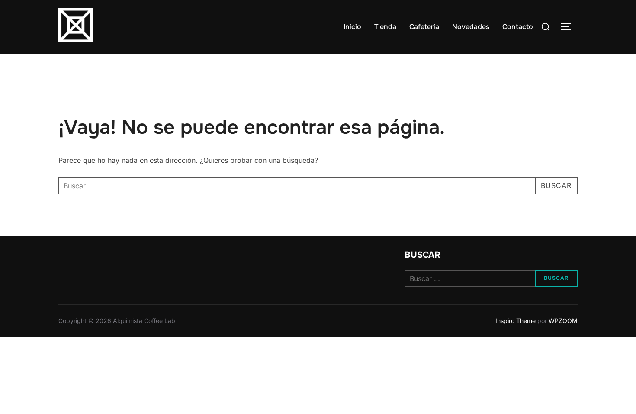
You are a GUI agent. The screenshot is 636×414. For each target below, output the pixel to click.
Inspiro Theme (515, 320)
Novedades (470, 26)
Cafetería (424, 26)
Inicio (352, 26)
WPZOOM (563, 320)
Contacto (517, 26)
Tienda (385, 26)
